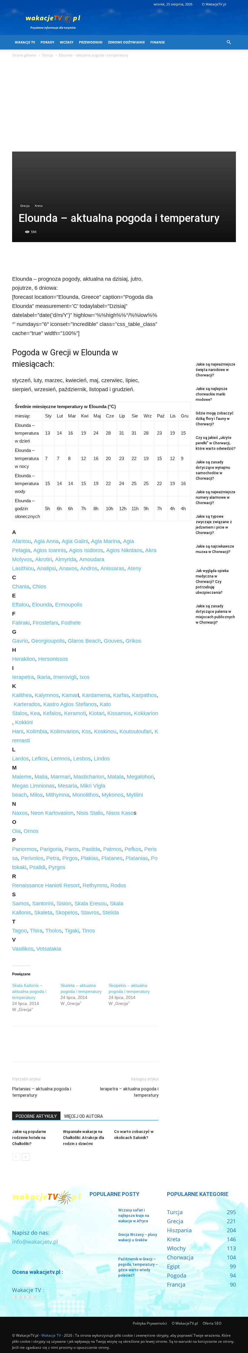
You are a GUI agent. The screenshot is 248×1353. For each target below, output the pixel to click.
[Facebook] (18, 257)
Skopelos (66, 913)
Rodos (118, 885)
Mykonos (112, 795)
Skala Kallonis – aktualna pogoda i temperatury (29, 991)
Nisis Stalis (89, 813)
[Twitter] (32, 257)
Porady (47, 42)
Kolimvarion (64, 731)
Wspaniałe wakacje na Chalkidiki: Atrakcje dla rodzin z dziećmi (83, 1137)
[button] (228, 42)
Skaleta (43, 913)
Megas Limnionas (33, 786)
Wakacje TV (25, 42)
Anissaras (112, 568)
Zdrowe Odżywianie (126, 42)
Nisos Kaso (120, 813)
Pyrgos (56, 867)
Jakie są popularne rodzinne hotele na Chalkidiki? (29, 1137)
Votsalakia (48, 949)
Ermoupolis (68, 605)
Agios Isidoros (86, 550)
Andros (88, 568)
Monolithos (85, 795)
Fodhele (71, 623)
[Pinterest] (46, 257)
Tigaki (72, 931)
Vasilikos (22, 949)
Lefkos (40, 759)
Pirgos (70, 858)
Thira (35, 931)
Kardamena (96, 695)
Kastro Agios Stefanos (70, 704)
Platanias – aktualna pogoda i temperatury (41, 1092)
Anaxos (68, 568)
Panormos (24, 849)
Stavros (90, 913)
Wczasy (66, 42)
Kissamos (119, 713)
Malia (40, 777)
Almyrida (65, 559)
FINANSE (157, 42)
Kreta (39, 205)
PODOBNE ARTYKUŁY (36, 1116)
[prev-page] (16, 1157)
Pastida (91, 849)
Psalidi (37, 867)
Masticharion (88, 777)
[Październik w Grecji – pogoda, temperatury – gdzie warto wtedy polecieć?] (102, 1264)
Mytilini (134, 795)
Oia (16, 831)
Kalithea (22, 695)
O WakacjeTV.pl (214, 4)
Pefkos (133, 849)
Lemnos (60, 759)
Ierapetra (23, 677)
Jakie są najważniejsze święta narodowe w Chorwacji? (215, 369)
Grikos (133, 641)
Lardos (20, 759)
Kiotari (96, 713)
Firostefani (44, 623)
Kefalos (52, 713)
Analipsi (46, 568)
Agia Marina (105, 541)
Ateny (134, 568)
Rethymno (95, 885)
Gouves (113, 641)
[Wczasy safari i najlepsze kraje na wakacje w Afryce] (102, 1215)
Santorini (43, 903)
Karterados (27, 704)
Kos (86, 731)
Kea (35, 713)
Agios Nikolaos (124, 550)
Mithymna (57, 795)
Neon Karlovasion (52, 813)
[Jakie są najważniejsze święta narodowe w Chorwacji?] (179, 370)
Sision (64, 903)
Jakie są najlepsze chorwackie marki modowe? (211, 394)
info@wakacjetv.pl (35, 1241)
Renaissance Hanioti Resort (46, 885)
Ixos (85, 677)
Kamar (70, 695)
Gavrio (20, 641)
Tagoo (19, 931)
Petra (52, 858)
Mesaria (67, 786)
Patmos (112, 849)
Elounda (42, 605)
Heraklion (23, 659)
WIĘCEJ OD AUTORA (83, 1116)
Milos (36, 795)
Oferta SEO (212, 1323)
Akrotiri (43, 559)
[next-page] (25, 1157)
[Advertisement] (124, 106)
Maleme (21, 777)
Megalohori (140, 777)
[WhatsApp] (60, 257)
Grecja (47, 55)
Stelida (110, 913)
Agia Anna (46, 541)
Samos (20, 903)
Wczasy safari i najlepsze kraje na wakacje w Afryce (133, 1215)
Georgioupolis (48, 641)
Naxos (20, 813)
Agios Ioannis (49, 550)
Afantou (21, 541)
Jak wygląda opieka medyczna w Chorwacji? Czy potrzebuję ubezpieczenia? (212, 582)
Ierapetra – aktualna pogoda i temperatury (129, 1092)
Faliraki (21, 623)
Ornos (31, 831)
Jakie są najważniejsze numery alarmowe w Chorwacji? (215, 497)
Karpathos (144, 695)
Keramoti (75, 713)
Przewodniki (91, 42)
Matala (115, 777)
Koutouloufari (135, 731)
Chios (39, 587)
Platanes (111, 858)
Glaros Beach (84, 641)
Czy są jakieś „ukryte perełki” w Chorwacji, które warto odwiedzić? (216, 443)
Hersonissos (53, 659)
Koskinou (105, 731)
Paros (72, 849)
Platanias (137, 858)
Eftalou (20, 605)
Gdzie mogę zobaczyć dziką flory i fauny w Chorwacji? (214, 418)
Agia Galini (75, 541)
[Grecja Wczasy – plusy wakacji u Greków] (102, 1240)
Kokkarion (146, 713)
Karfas (121, 695)
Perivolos (32, 858)
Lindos (102, 759)
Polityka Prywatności (150, 1323)
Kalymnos (47, 695)
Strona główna (24, 55)
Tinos (88, 931)
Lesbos (82, 759)
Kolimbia (36, 731)
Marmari (59, 777)
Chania (20, 587)
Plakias (89, 858)
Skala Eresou (90, 903)
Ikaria (43, 677)
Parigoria (51, 849)
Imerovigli (65, 677)
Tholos (53, 931)
